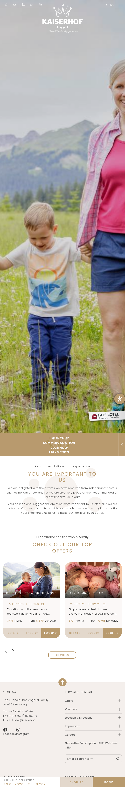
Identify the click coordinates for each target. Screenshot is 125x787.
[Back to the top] (62, 682)
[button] (13, 633)
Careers (70, 735)
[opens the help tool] (119, 399)
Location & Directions (78, 718)
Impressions (72, 726)
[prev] (6, 650)
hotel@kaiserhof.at (25, 720)
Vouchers (71, 709)
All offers (62, 655)
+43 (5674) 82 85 (21, 711)
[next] (12, 650)
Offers (69, 701)
